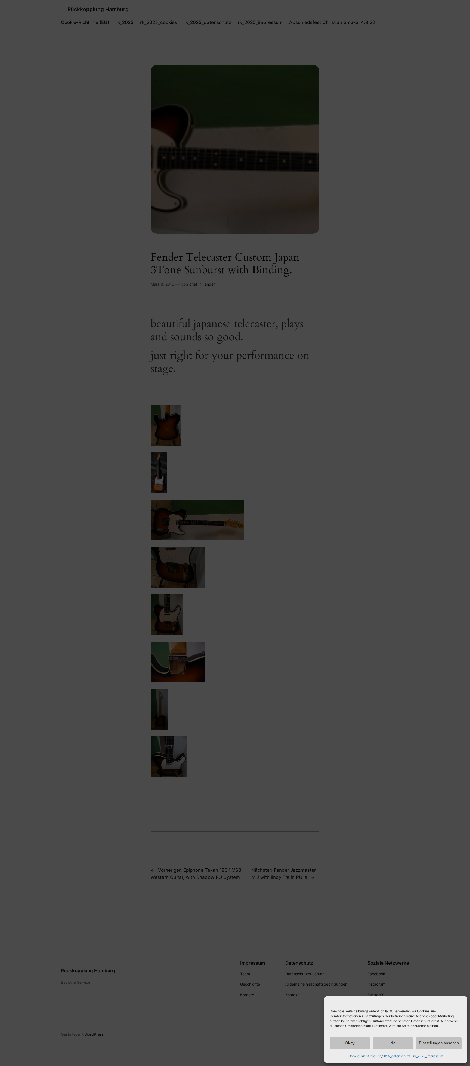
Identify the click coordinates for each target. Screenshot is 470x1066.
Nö (392, 1043)
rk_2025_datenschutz (394, 1056)
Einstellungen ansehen (439, 1043)
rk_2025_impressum (428, 1056)
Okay (350, 1043)
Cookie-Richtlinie (361, 1056)
